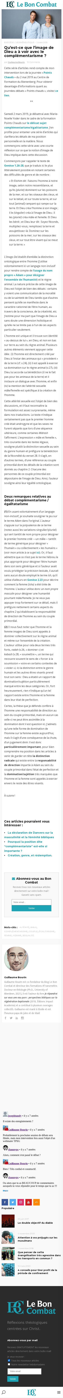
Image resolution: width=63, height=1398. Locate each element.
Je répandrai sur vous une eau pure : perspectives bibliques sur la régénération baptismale (30, 997)
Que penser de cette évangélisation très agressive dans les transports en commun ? (39, 1255)
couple (33, 931)
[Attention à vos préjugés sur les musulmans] (8, 1237)
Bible (34, 927)
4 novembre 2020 (26, 1233)
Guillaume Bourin (16, 62)
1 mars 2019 (42, 42)
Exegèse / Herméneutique (19, 42)
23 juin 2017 (23, 1219)
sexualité (28, 935)
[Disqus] (32, 1063)
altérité (24, 927)
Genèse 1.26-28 (13, 165)
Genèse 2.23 (35, 580)
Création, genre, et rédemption (29, 855)
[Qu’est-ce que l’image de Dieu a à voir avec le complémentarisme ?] (31, 959)
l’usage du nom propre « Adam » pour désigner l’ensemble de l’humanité (28, 275)
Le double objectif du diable (35, 1222)
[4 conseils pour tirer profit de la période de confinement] (8, 1270)
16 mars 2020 (24, 1266)
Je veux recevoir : (16, 1356)
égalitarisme (47, 931)
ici (38, 552)
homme (17, 935)
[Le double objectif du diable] (8, 1221)
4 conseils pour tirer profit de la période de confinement (37, 1272)
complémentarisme (16, 931)
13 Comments (33, 62)
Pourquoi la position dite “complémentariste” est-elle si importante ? (25, 846)
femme (8, 935)
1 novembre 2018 (26, 1248)
